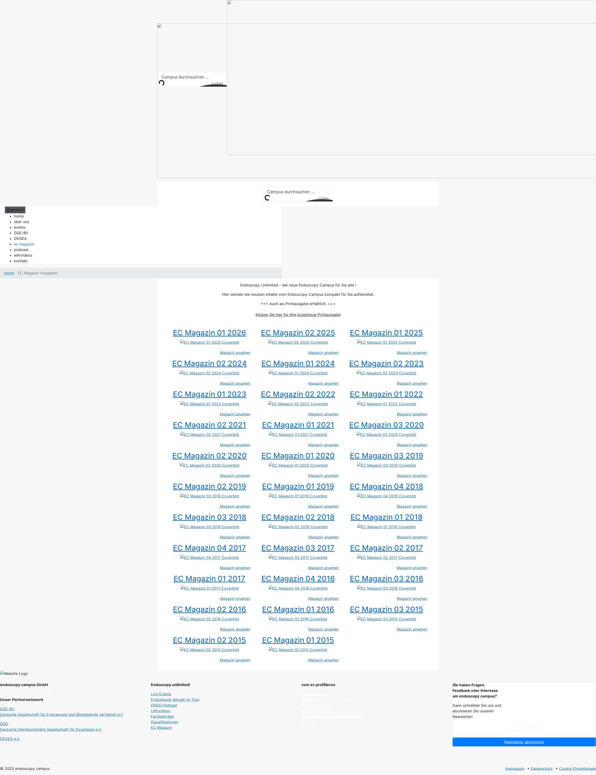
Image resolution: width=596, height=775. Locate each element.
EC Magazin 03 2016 (386, 578)
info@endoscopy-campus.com (27, 690)
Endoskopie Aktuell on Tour (175, 699)
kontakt (20, 260)
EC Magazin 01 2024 (298, 363)
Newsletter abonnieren (524, 742)
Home (9, 273)
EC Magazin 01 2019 (298, 486)
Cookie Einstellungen (577, 768)
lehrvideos (23, 255)
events (20, 227)
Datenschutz (542, 768)
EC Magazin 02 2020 (209, 455)
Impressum (514, 768)
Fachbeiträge (162, 716)
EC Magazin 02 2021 (209, 424)
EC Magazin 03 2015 (386, 609)
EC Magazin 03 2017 (298, 547)
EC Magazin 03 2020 (386, 424)
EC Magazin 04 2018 (386, 486)
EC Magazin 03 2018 (209, 517)
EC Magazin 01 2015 (298, 640)
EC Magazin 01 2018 (387, 517)
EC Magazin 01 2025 (386, 332)
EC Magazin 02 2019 (209, 486)
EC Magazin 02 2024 (209, 363)
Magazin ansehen (235, 352)
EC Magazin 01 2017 (209, 578)
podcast (21, 249)
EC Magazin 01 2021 (298, 424)
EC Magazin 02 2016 (209, 609)
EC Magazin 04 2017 (209, 547)
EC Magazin (161, 727)
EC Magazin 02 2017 (386, 547)
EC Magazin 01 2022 (386, 394)
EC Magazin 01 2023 (209, 394)
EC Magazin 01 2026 (209, 332)
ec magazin (24, 244)
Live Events (161, 694)
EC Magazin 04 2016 (298, 578)
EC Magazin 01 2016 (298, 609)
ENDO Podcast (164, 705)
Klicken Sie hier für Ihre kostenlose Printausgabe (298, 314)
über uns (21, 221)
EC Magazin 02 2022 (298, 394)
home (19, 216)
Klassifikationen (164, 722)
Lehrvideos (160, 710)
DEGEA (20, 238)
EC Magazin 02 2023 (386, 363)
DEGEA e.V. (10, 738)
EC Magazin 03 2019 (386, 455)
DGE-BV (21, 233)
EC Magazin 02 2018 (298, 517)
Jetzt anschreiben (524, 727)
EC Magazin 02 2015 (209, 640)
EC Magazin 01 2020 (298, 455)
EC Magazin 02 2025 (298, 332)
